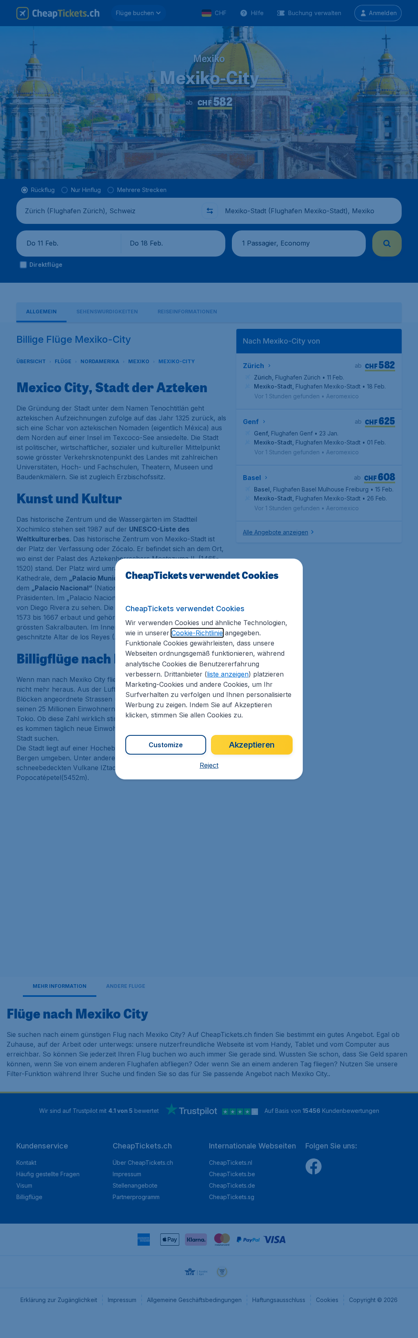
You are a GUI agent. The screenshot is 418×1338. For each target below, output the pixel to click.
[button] (209, 765)
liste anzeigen (228, 674)
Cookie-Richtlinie (197, 633)
